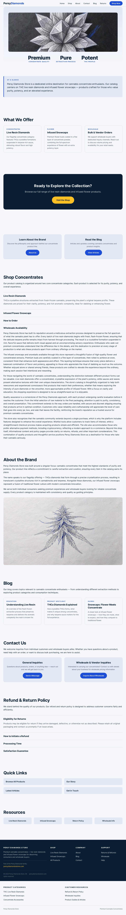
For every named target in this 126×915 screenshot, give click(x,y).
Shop (70, 3)
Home (62, 3)
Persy (13, 3)
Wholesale (105, 856)
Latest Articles (12, 790)
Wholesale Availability (15, 328)
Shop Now (116, 3)
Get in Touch (72, 790)
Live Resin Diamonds (18, 132)
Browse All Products (15, 781)
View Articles (93, 253)
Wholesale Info (108, 821)
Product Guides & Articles (75, 900)
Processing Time (12, 743)
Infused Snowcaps (57, 132)
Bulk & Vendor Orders (100, 132)
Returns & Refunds (108, 853)
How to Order (10, 320)
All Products (55, 860)
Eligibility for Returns (14, 719)
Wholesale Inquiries (72, 896)
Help (103, 860)
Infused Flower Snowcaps (17, 313)
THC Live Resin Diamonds (13, 892)
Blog (95, 3)
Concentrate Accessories (13, 900)
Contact (86, 3)
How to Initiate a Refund (16, 736)
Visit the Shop (63, 200)
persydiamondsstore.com (13, 866)
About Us (32, 253)
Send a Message (32, 676)
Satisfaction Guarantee (15, 751)
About (77, 3)
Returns (103, 3)
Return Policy (78, 821)
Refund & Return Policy (74, 892)
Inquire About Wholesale (93, 676)
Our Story (70, 781)
